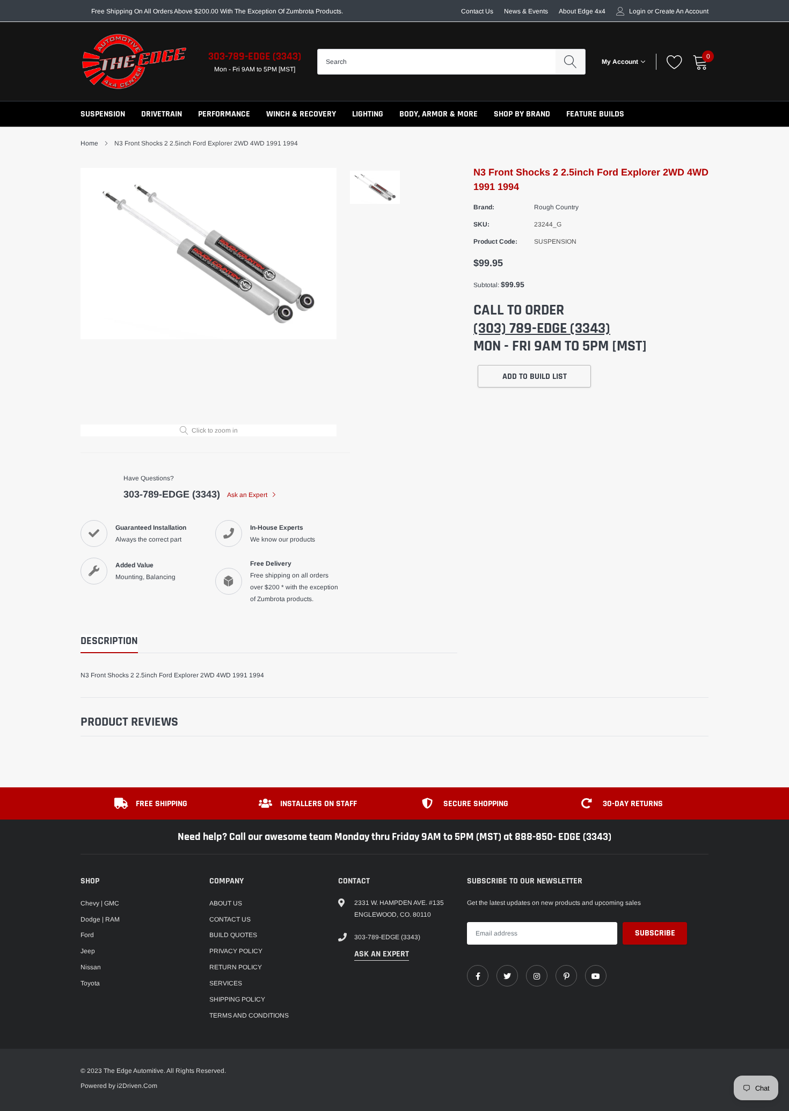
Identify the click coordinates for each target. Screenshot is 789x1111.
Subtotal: (486, 285)
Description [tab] (109, 641)
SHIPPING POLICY (237, 999)
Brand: (483, 207)
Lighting (367, 114)
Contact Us (477, 11)
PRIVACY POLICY (235, 951)
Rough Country (556, 207)
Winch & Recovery (301, 114)
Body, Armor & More (438, 114)
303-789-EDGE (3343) (254, 56)
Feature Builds (595, 114)
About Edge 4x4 (582, 11)
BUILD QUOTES (233, 935)
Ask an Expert (248, 495)
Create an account (681, 11)
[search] (570, 61)
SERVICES (225, 983)
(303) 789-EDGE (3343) (541, 328)
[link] (477, 975)
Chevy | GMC (100, 903)
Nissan (91, 967)
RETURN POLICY (235, 967)
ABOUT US (225, 903)
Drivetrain (161, 114)
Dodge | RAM (100, 919)
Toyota (90, 983)
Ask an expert (381, 954)
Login (637, 11)
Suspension (103, 114)
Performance (224, 114)
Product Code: (495, 241)
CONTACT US (230, 919)
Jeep (88, 951)
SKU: (481, 224)
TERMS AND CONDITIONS (249, 1015)
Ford (87, 935)
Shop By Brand (522, 114)
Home (89, 143)
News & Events (526, 11)
